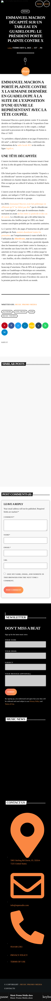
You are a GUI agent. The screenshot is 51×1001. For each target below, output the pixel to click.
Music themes (9, 316)
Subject (9, 662)
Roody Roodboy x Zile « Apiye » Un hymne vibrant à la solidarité (25, 412)
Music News (10, 405)
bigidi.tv (9, 148)
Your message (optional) (18, 674)
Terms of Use (9, 704)
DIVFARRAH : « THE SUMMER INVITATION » (30, 745)
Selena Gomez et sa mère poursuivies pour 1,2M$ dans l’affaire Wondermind (29, 736)
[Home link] (14, 4)
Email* (7, 547)
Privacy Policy (35, 701)
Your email (11, 651)
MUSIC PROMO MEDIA (26, 304)
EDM (32, 312)
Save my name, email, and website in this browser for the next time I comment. (24, 577)
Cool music (20, 312)
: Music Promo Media (30, 984)
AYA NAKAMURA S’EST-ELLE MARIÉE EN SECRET (30, 758)
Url (6, 560)
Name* (7, 535)
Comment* (9, 517)
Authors (7, 312)
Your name (10, 640)
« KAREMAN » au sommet (26, 783)
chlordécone (19, 239)
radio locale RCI (24, 145)
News (25, 11)
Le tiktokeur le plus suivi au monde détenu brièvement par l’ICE (25, 468)
